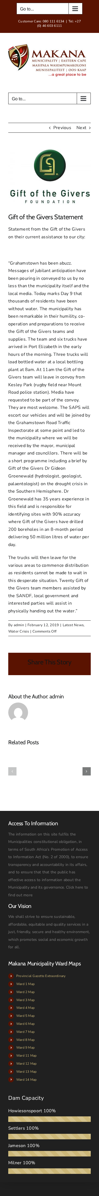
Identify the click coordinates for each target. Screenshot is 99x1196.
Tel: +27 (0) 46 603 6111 (59, 23)
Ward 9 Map (25, 1047)
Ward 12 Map (26, 1063)
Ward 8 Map (25, 1040)
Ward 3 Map (25, 1000)
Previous (62, 128)
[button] (12, 771)
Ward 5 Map (25, 1016)
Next (81, 128)
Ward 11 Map (26, 1055)
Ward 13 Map (26, 1071)
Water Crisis (18, 631)
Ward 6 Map (25, 1024)
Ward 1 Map (25, 984)
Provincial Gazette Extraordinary (41, 976)
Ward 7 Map (25, 1032)
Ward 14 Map (26, 1079)
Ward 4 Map (25, 1008)
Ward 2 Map (25, 992)
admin (19, 625)
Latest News (73, 625)
